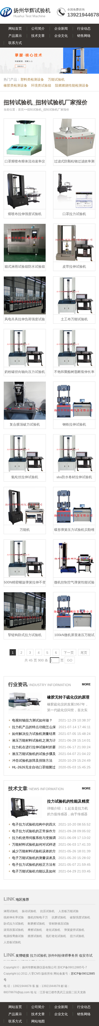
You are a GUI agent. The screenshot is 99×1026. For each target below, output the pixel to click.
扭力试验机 (77, 936)
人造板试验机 (12, 942)
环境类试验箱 (41, 85)
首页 (21, 109)
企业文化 (61, 36)
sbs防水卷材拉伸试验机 (74, 477)
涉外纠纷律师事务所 (63, 955)
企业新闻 (61, 28)
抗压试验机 (47, 911)
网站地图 (38, 1021)
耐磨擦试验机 (36, 923)
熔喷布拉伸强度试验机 (25, 214)
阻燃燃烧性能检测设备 (72, 85)
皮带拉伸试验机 (74, 266)
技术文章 (38, 36)
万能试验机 (56, 79)
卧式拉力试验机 (14, 923)
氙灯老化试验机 (56, 936)
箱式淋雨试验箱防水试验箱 (25, 266)
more (86, 684)
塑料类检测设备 (32, 79)
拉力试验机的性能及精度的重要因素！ (68, 801)
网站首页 (15, 28)
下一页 (69, 652)
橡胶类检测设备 (15, 85)
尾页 (83, 652)
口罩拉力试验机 (74, 214)
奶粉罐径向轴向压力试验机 (25, 372)
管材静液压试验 (59, 923)
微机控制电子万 (38, 917)
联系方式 (15, 43)
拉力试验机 (38, 955)
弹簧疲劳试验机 (74, 930)
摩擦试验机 (35, 930)
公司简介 (38, 28)
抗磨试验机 (59, 917)
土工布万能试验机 (74, 319)
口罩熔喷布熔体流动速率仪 (25, 161)
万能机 (25, 530)
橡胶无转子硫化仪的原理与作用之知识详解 (68, 697)
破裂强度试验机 (80, 917)
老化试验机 (53, 930)
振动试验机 (29, 911)
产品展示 (15, 36)
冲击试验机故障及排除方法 (32, 760)
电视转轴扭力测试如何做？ (32, 720)
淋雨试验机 (11, 911)
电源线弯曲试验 (14, 936)
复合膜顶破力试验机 (25, 424)
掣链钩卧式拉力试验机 (25, 635)
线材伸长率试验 (14, 917)
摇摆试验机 (35, 936)
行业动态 (84, 28)
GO (69, 660)
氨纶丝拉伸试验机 (24, 477)
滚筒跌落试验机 (14, 930)
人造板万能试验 (68, 911)
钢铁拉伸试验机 (74, 424)
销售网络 (84, 36)
